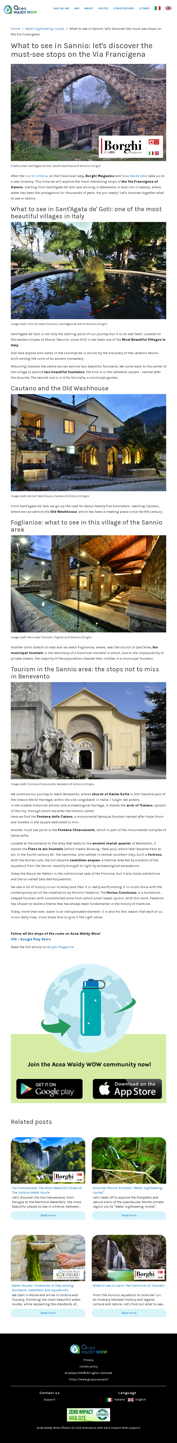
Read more (48, 1215)
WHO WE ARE (61, 8)
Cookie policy (88, 1366)
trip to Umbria (36, 176)
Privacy (88, 1360)
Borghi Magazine (60, 947)
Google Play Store (35, 939)
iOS (14, 939)
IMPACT (88, 8)
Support (49, 1399)
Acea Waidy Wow (134, 176)
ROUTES (103, 8)
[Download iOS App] (127, 1088)
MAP (76, 8)
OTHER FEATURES (123, 8)
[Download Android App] (49, 1088)
